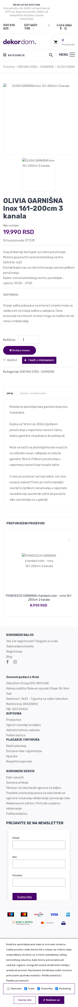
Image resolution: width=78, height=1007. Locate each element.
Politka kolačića (51, 975)
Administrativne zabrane (23, 730)
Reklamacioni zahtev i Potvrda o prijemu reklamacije (33, 806)
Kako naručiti (15, 777)
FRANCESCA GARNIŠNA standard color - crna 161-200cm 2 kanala (39, 598)
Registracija (14, 651)
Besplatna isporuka (19, 761)
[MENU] (72, 54)
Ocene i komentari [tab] (33, 393)
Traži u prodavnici (40, 360)
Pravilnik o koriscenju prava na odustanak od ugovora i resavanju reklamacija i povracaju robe (38, 795)
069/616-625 (12, 262)
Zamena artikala (17, 782)
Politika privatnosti (17, 980)
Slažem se (52, 999)
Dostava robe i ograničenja (24, 751)
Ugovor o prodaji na (19, 725)
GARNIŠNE (47, 67)
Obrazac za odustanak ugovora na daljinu (33, 788)
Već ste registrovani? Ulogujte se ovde (32, 641)
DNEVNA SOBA (27, 67)
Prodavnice (13, 720)
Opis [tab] (10, 393)
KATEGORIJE (16, 55)
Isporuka (11, 756)
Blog (9, 657)
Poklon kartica (15, 735)
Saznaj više (24, 999)
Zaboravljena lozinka (20, 646)
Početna (9, 67)
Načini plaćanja (16, 746)
